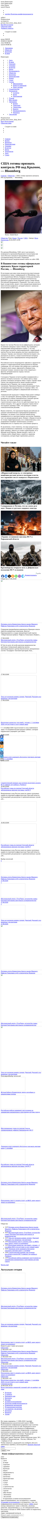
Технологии (13, 91)
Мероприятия (18, 84)
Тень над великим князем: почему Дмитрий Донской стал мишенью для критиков (22, 1239)
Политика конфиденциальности (16, 1403)
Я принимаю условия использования (16, 1498)
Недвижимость (14, 71)
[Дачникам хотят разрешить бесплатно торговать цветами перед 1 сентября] (18, 755)
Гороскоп (12, 64)
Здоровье (12, 66)
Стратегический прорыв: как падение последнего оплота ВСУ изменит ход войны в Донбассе (21, 784)
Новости (4, 1458)
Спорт (11, 80)
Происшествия (14, 76)
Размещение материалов (13, 1405)
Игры (15, 94)
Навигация (8, 2)
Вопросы (8, 1412)
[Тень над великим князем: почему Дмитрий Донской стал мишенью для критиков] (18, 695)
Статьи (11, 82)
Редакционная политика (13, 1407)
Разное (11, 78)
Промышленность (19, 111)
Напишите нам (10, 1396)
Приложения (17, 96)
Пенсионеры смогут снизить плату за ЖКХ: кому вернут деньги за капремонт (22, 1242)
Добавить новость (7, 28)
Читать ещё (5, 1265)
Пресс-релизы (18, 87)
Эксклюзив (13, 114)
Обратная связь (6, 26)
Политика (8, 52)
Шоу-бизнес (13, 100)
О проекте (8, 1394)
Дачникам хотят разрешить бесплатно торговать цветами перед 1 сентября (19, 1249)
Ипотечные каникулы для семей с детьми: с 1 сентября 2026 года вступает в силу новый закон (20, 723)
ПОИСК (7, 43)
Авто (11, 60)
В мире (7, 53)
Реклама (8, 1400)
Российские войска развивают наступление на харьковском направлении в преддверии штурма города (23, 1259)
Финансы (16, 112)
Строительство (14, 89)
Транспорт (16, 105)
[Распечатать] (2, 249)
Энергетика (17, 107)
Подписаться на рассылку (10, 1517)
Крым (14, 238)
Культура (12, 67)
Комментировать (31, 575)
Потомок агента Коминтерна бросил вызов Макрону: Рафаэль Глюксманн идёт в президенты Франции (19, 625)
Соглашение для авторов (13, 1409)
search (4, 1450)
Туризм (11, 98)
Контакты (8, 1398)
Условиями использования (10, 1502)
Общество (8, 50)
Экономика (9, 48)
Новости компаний (19, 85)
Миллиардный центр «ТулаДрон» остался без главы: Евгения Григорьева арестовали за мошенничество (19, 641)
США (26, 238)
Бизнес (15, 103)
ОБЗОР (7, 39)
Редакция (8, 1392)
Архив (7, 1414)
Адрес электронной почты (11, 1513)
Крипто (15, 109)
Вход (2, 25)
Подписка (8, 1410)
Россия (20, 238)
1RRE (31, 1504)
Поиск (6, 5)
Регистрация (8, 25)
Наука (11, 69)
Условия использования (13, 1401)
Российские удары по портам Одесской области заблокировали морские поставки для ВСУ (17, 789)
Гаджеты (16, 93)
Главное (7, 139)
